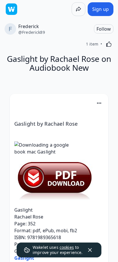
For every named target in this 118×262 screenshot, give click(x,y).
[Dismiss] (90, 250)
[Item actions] (99, 103)
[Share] (78, 9)
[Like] (108, 44)
